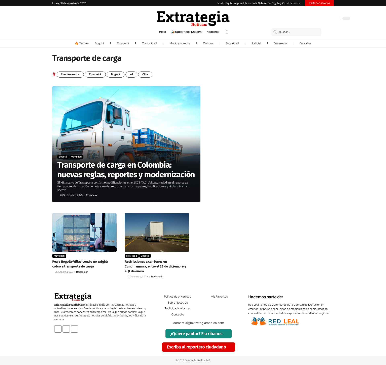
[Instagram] (324, 19)
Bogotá (99, 43)
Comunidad (149, 43)
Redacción (92, 195)
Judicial (256, 43)
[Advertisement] (307, 146)
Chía (145, 74)
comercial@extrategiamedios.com (198, 323)
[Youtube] (74, 329)
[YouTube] (320, 19)
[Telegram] (332, 19)
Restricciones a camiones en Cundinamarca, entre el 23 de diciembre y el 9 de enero (155, 266)
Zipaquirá (123, 43)
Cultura (208, 43)
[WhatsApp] (336, 19)
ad (131, 74)
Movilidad (76, 156)
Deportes (305, 43)
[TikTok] (328, 19)
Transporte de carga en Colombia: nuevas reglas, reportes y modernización (126, 169)
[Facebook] (316, 19)
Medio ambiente (179, 43)
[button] (227, 32)
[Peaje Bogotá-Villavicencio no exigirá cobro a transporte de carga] (84, 232)
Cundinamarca (70, 74)
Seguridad (232, 43)
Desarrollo (280, 43)
